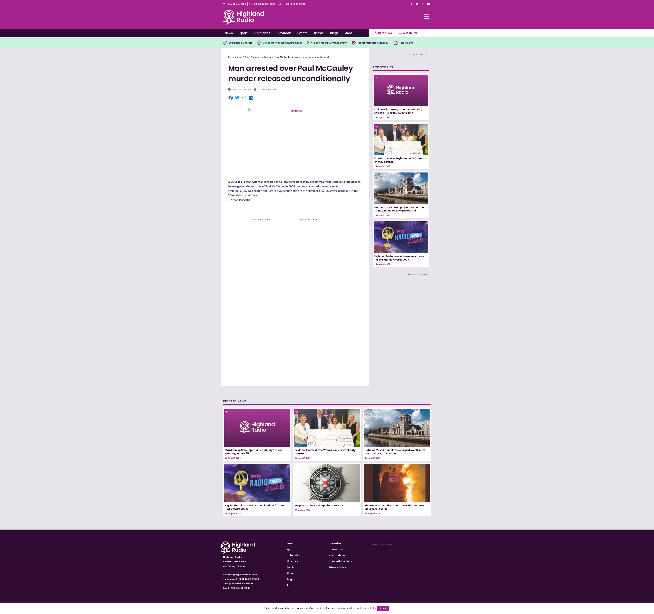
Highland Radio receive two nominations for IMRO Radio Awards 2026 (399, 258)
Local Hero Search (240, 42)
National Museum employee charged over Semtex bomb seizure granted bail (399, 209)
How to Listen (337, 555)
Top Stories (245, 89)
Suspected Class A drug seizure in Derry (319, 505)
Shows (319, 33)
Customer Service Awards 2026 (282, 42)
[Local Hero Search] (225, 43)
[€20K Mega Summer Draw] (310, 43)
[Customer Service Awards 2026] (259, 43)
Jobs (349, 33)
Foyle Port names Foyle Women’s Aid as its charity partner (400, 160)
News (229, 33)
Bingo (334, 33)
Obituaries (262, 33)
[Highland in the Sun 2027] (354, 43)
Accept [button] (383, 608)
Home (231, 57)
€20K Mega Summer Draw (330, 42)
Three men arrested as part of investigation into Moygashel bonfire (394, 507)
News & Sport (243, 57)
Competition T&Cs (340, 561)
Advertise (335, 543)
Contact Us (336, 549)
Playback (284, 33)
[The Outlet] (396, 43)
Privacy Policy (337, 567)
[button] (230, 98)
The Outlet (406, 42)
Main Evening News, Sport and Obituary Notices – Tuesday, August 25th (398, 111)
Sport (243, 33)
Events (302, 33)
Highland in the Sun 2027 (372, 42)
